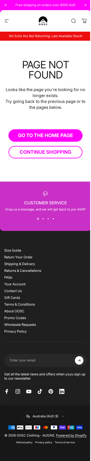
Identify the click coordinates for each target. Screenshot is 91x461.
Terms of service (65, 442)
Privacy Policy (15, 331)
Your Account (15, 284)
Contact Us (13, 291)
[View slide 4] (53, 218)
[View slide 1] (37, 218)
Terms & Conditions (19, 304)
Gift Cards (12, 297)
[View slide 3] (48, 218)
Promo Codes (15, 318)
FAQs (8, 277)
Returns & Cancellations (22, 270)
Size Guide (12, 250)
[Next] (85, 5)
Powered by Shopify (71, 435)
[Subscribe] (79, 360)
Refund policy (24, 442)
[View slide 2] (43, 218)
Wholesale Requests (20, 324)
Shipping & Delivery (19, 264)
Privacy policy (43, 442)
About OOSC (14, 311)
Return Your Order (18, 257)
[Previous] (6, 5)
